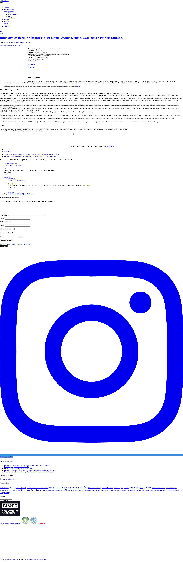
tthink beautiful (163, 490)
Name (2, 218)
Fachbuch (118, 488)
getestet (167, 488)
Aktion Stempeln (21, 488)
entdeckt (104, 488)
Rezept (147, 490)
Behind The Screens (31, 488)
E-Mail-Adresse (5, 222)
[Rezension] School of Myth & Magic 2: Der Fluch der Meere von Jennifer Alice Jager (30, 470)
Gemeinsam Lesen (158, 488)
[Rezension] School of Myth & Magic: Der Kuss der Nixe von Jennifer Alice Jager (29, 472)
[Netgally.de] (25, 523)
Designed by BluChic (40, 559)
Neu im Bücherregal (123, 490)
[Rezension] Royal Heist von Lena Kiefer (16, 467)
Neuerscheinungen (110, 490)
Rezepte (6, 19)
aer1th (8, 42)
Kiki (19, 490)
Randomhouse (140, 490)
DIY (89, 488)
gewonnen (3, 490)
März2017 (1, 32)
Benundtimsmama (42, 488)
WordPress (30, 559)
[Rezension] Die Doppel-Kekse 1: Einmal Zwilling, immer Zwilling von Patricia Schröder (32, 154)
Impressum (7, 25)
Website (2, 225)
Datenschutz (7, 26)
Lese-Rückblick (59, 490)
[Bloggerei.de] (41, 523)
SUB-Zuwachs (154, 490)
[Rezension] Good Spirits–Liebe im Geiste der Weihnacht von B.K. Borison (27, 465)
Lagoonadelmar (9, 163)
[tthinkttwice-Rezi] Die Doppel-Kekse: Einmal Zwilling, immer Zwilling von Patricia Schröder (61, 37)
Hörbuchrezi (15, 490)
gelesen (28, 42)
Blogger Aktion (55, 487)
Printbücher (11, 18)
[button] (1, 4)
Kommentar (4, 215)
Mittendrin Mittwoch (79, 490)
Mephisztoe (70, 490)
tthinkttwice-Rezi (178, 490)
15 (1, 30)
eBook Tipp (98, 488)
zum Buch (31, 64)
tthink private (171, 490)
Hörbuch (9, 490)
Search (21, 236)
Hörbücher (11, 13)
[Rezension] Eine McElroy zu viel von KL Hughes (19, 468)
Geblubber (134, 487)
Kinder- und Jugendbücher (31, 490)
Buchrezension (20, 42)
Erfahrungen (111, 488)
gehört (141, 488)
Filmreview (126, 488)
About (6, 23)
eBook (93, 488)
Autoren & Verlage (9, 9)
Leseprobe (31, 67)
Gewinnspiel (173, 488)
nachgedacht (100, 490)
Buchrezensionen (9, 11)
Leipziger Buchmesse (48, 490)
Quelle (78, 86)
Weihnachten (12, 493)
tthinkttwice (11, 559)
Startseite (6, 7)
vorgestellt (4, 492)
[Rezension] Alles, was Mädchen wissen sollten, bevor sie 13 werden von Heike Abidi (30, 156)
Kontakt (6, 21)
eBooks (10, 16)
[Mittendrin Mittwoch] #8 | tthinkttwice (22, 194)
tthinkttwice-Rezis (13, 14)
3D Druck (2, 488)
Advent (7, 488)
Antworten (7, 177)
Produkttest (132, 490)
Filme (122, 488)
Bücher (13, 42)
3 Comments (7, 151)
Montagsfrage (90, 490)
